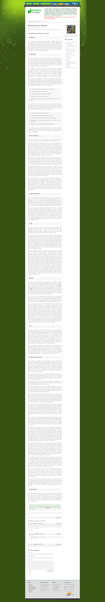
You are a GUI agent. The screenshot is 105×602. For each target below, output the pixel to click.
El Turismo (36, 3)
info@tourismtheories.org (70, 586)
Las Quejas (68, 60)
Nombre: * (30, 552)
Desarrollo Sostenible (46, 3)
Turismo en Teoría (31, 21)
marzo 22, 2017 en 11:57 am (39, 523)
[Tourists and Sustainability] (35, 10)
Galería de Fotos (50, 5)
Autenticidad (68, 66)
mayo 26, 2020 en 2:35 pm (39, 544)
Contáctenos (75, 5)
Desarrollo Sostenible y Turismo (71, 49)
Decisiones (67, 56)
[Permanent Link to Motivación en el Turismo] (37, 25)
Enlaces (45, 5)
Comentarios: (30, 559)
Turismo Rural (68, 53)
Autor (64, 5)
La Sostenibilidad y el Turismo (71, 67)
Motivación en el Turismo (70, 50)
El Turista (29, 3)
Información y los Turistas (70, 54)
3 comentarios (59, 517)
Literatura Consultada (57, 5)
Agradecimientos (68, 5)
